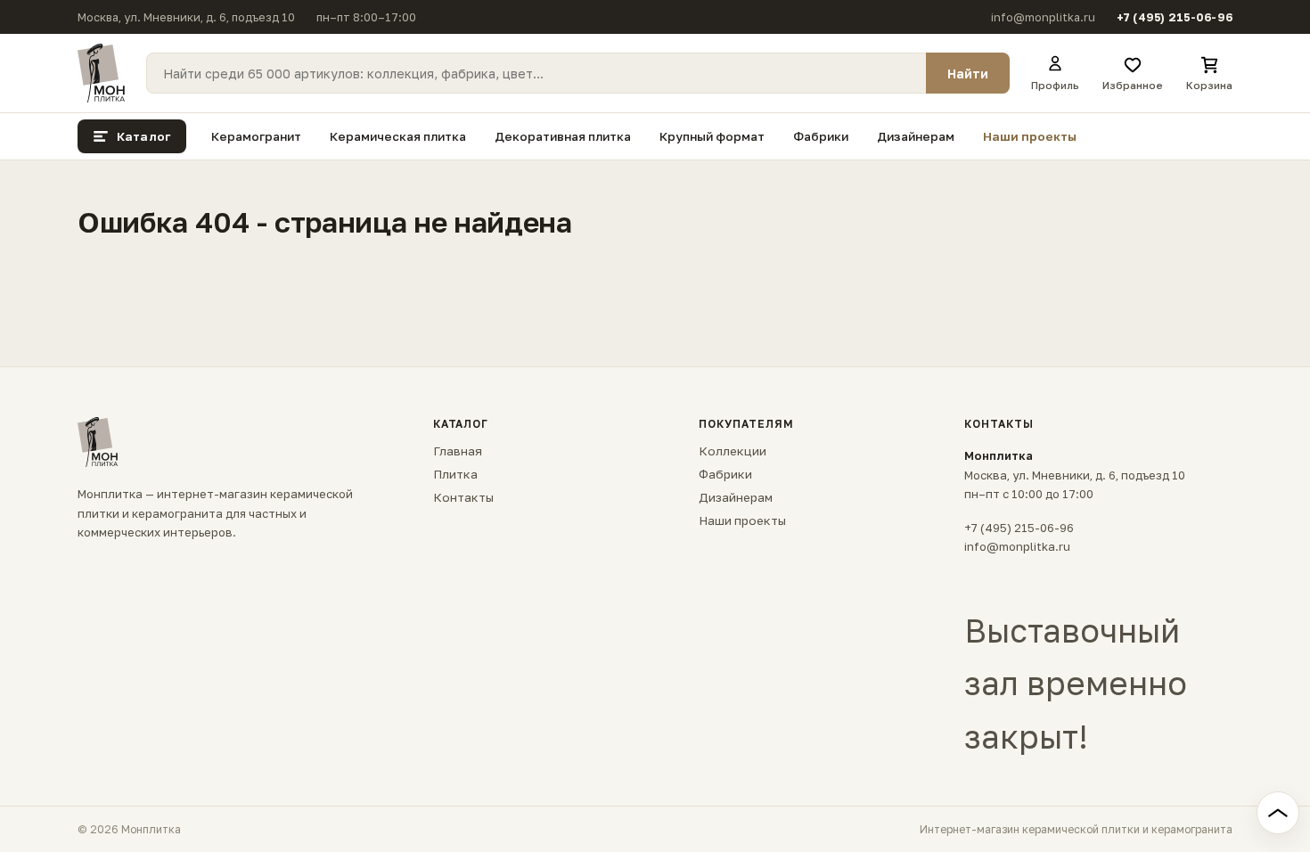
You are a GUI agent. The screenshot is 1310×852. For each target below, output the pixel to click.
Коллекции (732, 451)
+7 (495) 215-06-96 (1175, 17)
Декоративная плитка (563, 136)
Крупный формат (712, 136)
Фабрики (820, 136)
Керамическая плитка (398, 136)
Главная (457, 451)
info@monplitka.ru (1043, 17)
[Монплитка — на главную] (101, 73)
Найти (967, 73)
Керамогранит (256, 136)
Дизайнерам (915, 136)
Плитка (455, 474)
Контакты (463, 497)
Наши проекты (1030, 136)
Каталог (143, 136)
